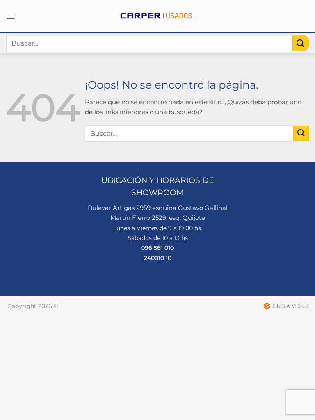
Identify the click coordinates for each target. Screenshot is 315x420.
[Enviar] (300, 43)
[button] (11, 16)
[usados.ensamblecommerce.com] (157, 15)
